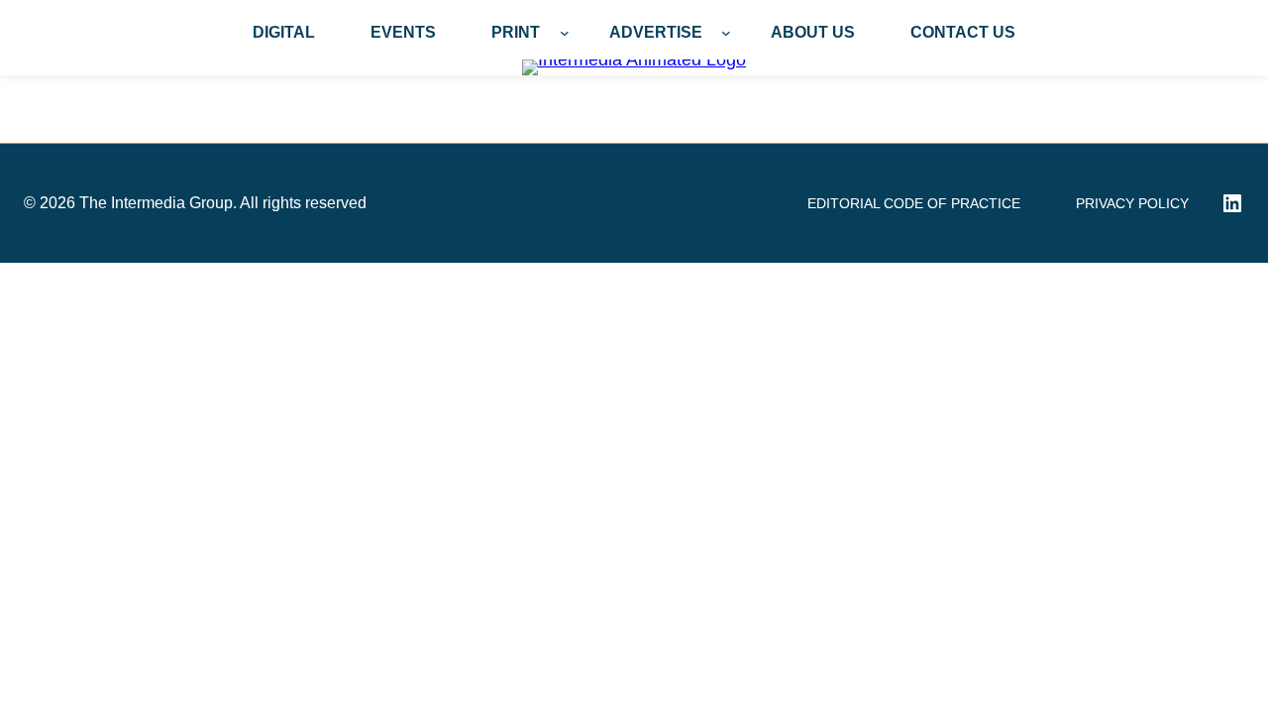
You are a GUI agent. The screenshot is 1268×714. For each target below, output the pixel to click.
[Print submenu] (565, 33)
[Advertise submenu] (726, 33)
